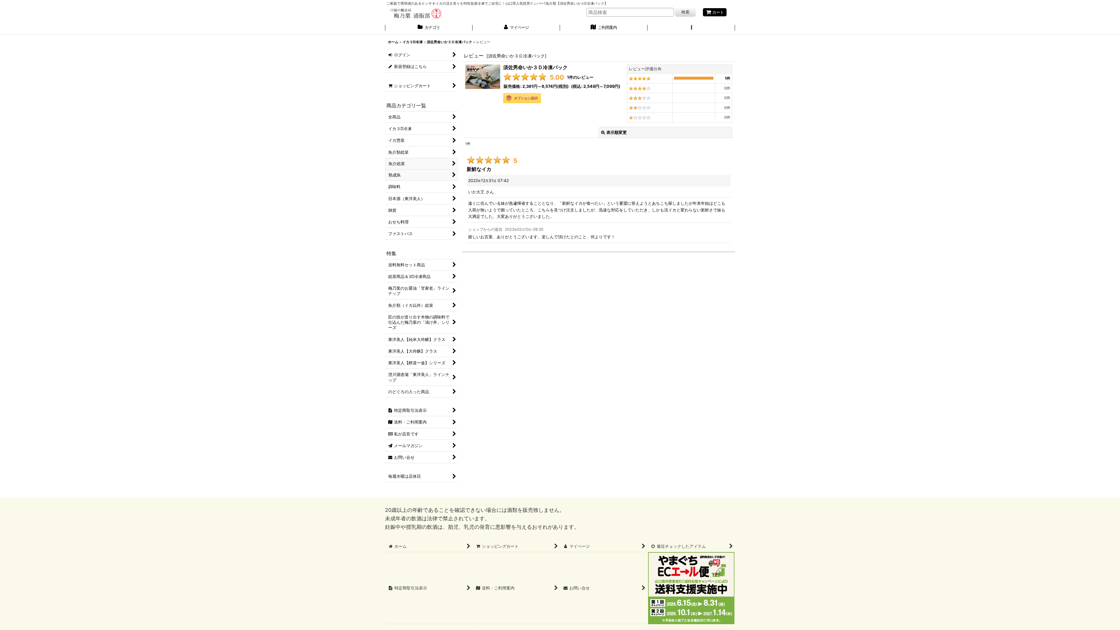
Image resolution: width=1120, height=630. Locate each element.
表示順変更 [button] (616, 132)
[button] (691, 28)
